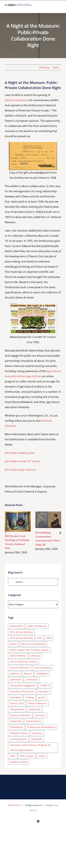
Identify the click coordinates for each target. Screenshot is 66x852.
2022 (39, 637)
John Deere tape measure (20, 469)
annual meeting (42, 667)
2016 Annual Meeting (21, 632)
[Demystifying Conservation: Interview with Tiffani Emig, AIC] (48, 519)
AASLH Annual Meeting (33, 643)
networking (16, 721)
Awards (28, 673)
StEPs (13, 755)
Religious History (19, 733)
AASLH (13, 643)
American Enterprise (16, 100)
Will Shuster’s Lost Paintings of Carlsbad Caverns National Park (13, 521)
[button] (6, 533)
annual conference (20, 667)
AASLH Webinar (18, 655)
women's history (18, 761)
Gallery (22, 521)
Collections (15, 679)
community (32, 679)
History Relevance (37, 703)
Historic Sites (17, 703)
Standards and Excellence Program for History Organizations (30, 747)
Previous (44, 67)
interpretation (17, 709)
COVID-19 (45, 685)
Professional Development (41, 727)
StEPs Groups (27, 755)
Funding (29, 697)
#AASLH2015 (16, 626)
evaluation (15, 697)
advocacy (35, 655)
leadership (35, 709)
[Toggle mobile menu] (60, 8)
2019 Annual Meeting (21, 637)
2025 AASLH (15, 805)
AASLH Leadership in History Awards (29, 649)
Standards (36, 739)
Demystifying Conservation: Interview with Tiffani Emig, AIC (43, 519)
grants (41, 697)
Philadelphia (16, 727)
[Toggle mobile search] (54, 8)
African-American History (23, 661)
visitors (42, 755)
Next (56, 67)
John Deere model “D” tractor (22, 461)
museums (40, 715)
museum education (20, 715)
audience (15, 673)
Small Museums (18, 739)
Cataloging (41, 673)
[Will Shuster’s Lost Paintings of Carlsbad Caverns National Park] (18, 521)
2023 (48, 637)
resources (37, 733)
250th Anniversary (37, 626)
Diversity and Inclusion (22, 691)
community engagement (23, 685)
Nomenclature (33, 721)
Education (43, 691)
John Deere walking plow (19, 453)
